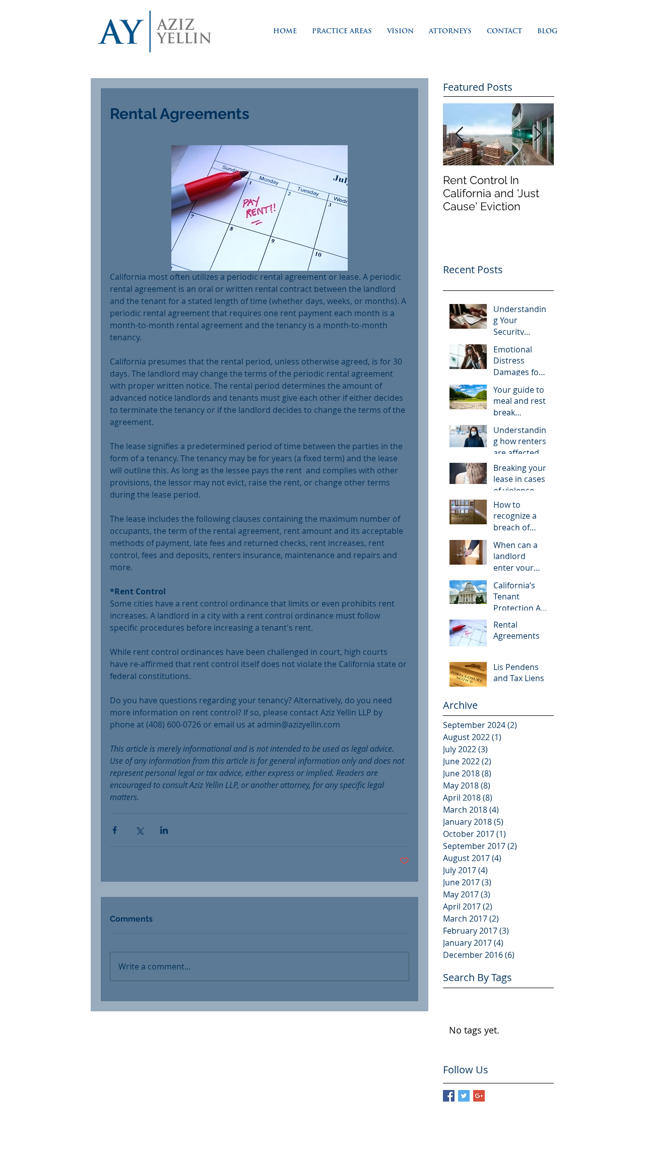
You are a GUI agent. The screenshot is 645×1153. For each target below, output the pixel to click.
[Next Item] (537, 134)
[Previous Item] (459, 134)
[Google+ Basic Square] (479, 1096)
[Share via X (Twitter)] (139, 830)
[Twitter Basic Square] (464, 1096)
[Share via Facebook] (114, 830)
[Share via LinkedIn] (164, 830)
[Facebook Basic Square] (449, 1096)
